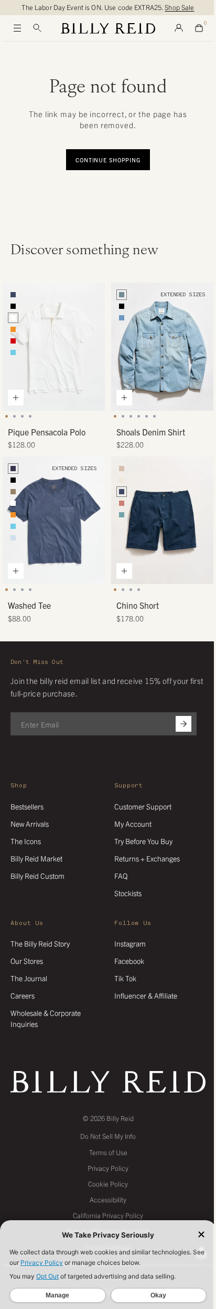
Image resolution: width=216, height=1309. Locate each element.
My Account (133, 823)
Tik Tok (125, 978)
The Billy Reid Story (40, 943)
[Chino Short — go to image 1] (115, 589)
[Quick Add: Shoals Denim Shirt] (124, 398)
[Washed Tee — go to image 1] (6, 589)
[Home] (108, 28)
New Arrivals (29, 823)
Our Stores (26, 960)
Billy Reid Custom (37, 875)
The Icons (25, 841)
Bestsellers (27, 806)
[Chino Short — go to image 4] (138, 589)
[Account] (179, 28)
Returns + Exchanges (147, 858)
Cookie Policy (108, 1183)
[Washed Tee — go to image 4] (30, 589)
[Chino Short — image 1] (162, 520)
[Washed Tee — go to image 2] (14, 589)
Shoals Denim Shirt (150, 432)
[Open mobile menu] (17, 28)
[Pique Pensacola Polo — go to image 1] (6, 416)
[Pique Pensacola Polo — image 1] (54, 347)
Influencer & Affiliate (145, 995)
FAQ (120, 875)
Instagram (130, 943)
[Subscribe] (183, 724)
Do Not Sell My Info (108, 1135)
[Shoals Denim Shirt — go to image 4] (138, 416)
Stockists (128, 893)
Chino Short (137, 605)
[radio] (13, 294)
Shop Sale (179, 7)
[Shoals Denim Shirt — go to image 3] (130, 416)
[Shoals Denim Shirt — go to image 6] (154, 416)
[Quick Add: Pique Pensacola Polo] (16, 398)
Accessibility (108, 1199)
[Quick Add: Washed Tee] (16, 571)
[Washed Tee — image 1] (54, 520)
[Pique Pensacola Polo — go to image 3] (22, 416)
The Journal (28, 978)
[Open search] (37, 28)
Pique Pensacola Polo (46, 432)
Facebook (129, 960)
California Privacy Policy (108, 1215)
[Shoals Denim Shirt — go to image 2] (123, 416)
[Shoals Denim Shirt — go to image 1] (115, 416)
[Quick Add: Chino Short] (124, 571)
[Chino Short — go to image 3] (130, 589)
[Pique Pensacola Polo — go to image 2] (14, 416)
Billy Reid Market (36, 858)
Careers (22, 995)
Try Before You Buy (143, 841)
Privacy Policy (108, 1167)
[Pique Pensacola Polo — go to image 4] (30, 416)
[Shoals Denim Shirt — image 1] (162, 347)
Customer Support (142, 806)
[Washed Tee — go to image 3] (22, 589)
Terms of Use (108, 1152)
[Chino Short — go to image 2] (123, 589)
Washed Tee (29, 605)
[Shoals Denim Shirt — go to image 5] (146, 416)
